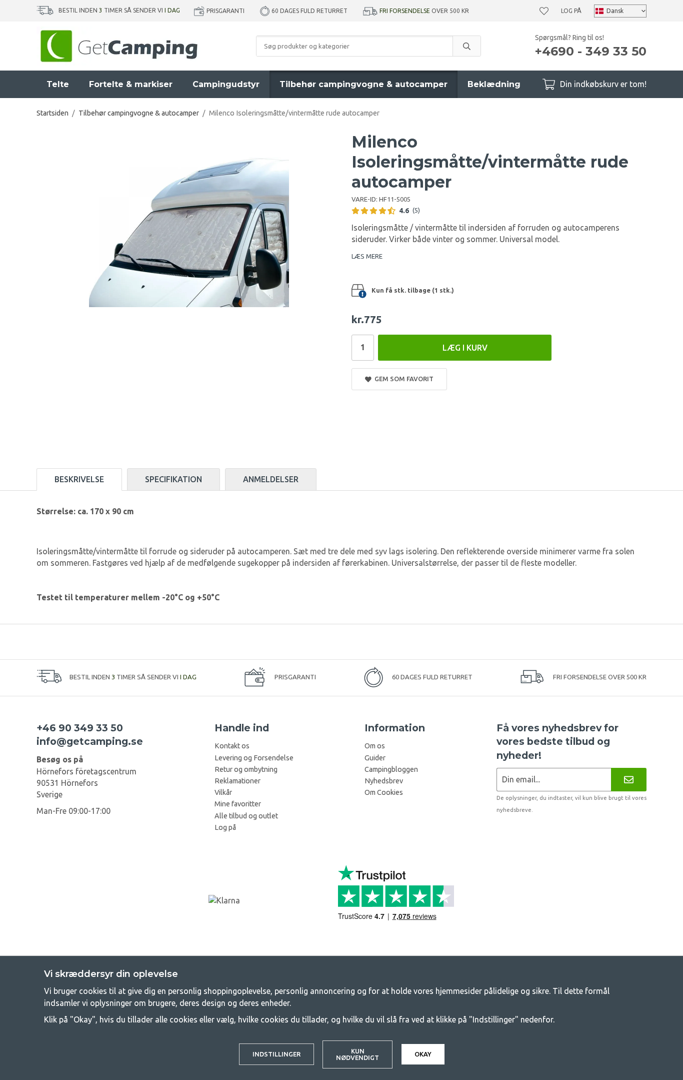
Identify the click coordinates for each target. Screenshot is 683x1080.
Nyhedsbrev (383, 781)
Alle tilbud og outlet (246, 816)
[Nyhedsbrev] (628, 779)
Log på (571, 11)
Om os (374, 746)
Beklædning (494, 84)
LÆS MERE (367, 256)
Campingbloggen (391, 769)
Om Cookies (383, 792)
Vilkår (223, 792)
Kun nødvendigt (357, 1054)
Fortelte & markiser (130, 84)
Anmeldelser (270, 479)
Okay (423, 1053)
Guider (375, 758)
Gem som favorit (403, 378)
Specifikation (173, 479)
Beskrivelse (79, 479)
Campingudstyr (226, 84)
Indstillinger (276, 1053)
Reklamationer (237, 781)
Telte (57, 84)
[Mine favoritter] (544, 11)
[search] (466, 46)
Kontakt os (232, 746)
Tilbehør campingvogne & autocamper (364, 84)
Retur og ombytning (246, 769)
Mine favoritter (237, 804)
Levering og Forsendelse (254, 758)
